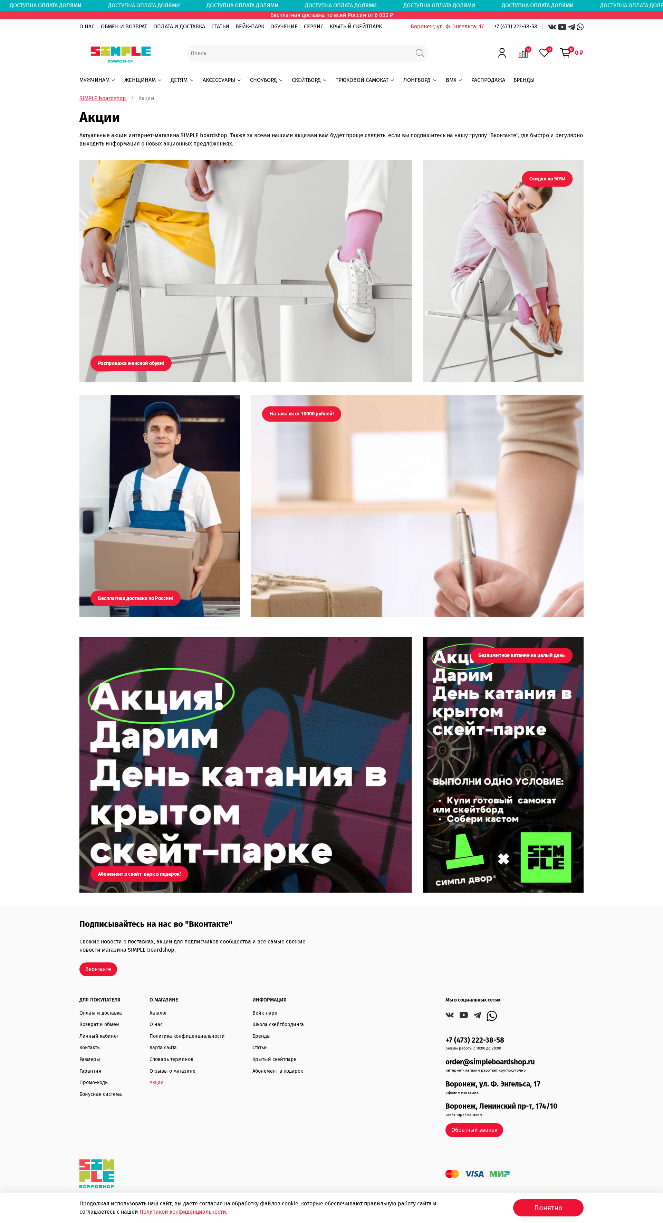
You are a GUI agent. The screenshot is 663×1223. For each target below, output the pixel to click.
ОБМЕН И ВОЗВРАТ (124, 26)
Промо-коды (94, 1082)
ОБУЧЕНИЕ (284, 26)
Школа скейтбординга (278, 1024)
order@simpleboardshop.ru (490, 1062)
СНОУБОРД (263, 80)
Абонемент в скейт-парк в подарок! (139, 874)
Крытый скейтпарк (274, 1059)
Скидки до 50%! (547, 179)
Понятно (548, 1208)
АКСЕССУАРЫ (219, 80)
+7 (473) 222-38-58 (515, 26)
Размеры (89, 1059)
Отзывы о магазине (172, 1071)
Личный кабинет (99, 1036)
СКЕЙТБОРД (306, 80)
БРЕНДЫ (524, 80)
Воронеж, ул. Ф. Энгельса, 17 (447, 26)
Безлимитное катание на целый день (521, 655)
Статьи (259, 1048)
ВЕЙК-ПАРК (250, 26)
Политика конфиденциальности (187, 1036)
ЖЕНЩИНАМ (140, 80)
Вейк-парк (264, 1013)
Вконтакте (98, 969)
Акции (157, 1082)
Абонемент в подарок (277, 1071)
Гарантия (90, 1071)
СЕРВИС (314, 26)
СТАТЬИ (220, 26)
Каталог (158, 1013)
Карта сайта (163, 1048)
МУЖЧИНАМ (94, 80)
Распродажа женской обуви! (131, 363)
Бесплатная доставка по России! (135, 598)
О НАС (87, 26)
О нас (156, 1024)
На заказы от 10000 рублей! (302, 414)
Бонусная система (100, 1094)
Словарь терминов (171, 1059)
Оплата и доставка (100, 1013)
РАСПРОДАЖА (488, 80)
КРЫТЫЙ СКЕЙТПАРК (356, 26)
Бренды (261, 1036)
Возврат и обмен (99, 1024)
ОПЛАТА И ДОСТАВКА (179, 26)
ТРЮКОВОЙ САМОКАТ (362, 80)
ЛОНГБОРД (417, 80)
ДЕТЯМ (179, 80)
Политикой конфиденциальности (183, 1211)
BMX (451, 80)
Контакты (90, 1048)
